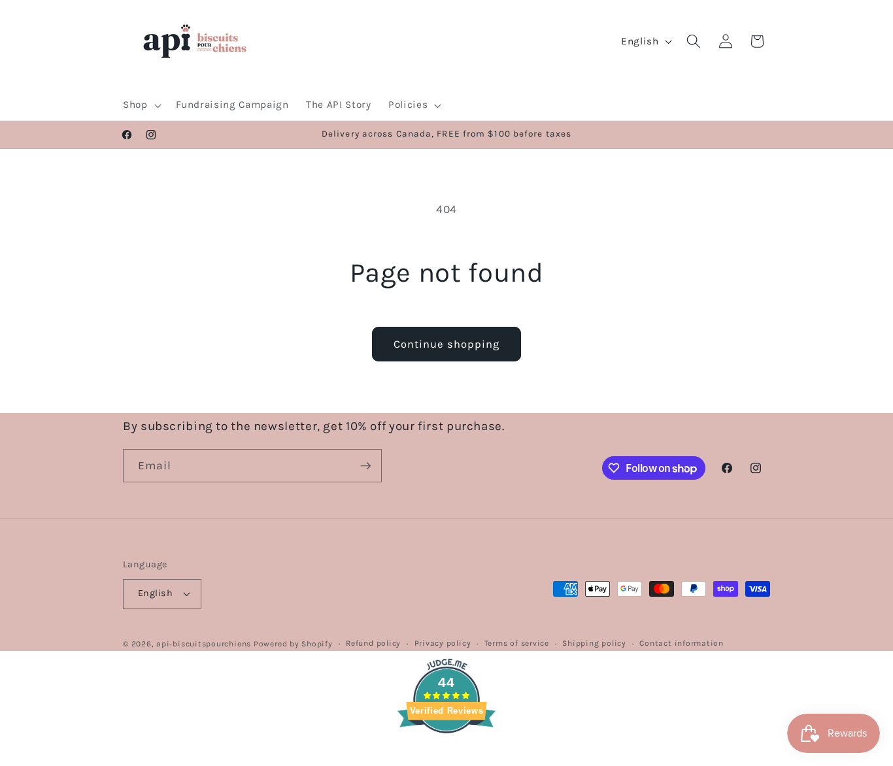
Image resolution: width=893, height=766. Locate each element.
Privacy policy (442, 643)
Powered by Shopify (293, 643)
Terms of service (516, 643)
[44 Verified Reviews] (446, 756)
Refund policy (373, 643)
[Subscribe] (365, 466)
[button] (140, 105)
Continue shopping (447, 344)
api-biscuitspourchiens (203, 643)
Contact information (681, 643)
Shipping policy (594, 643)
